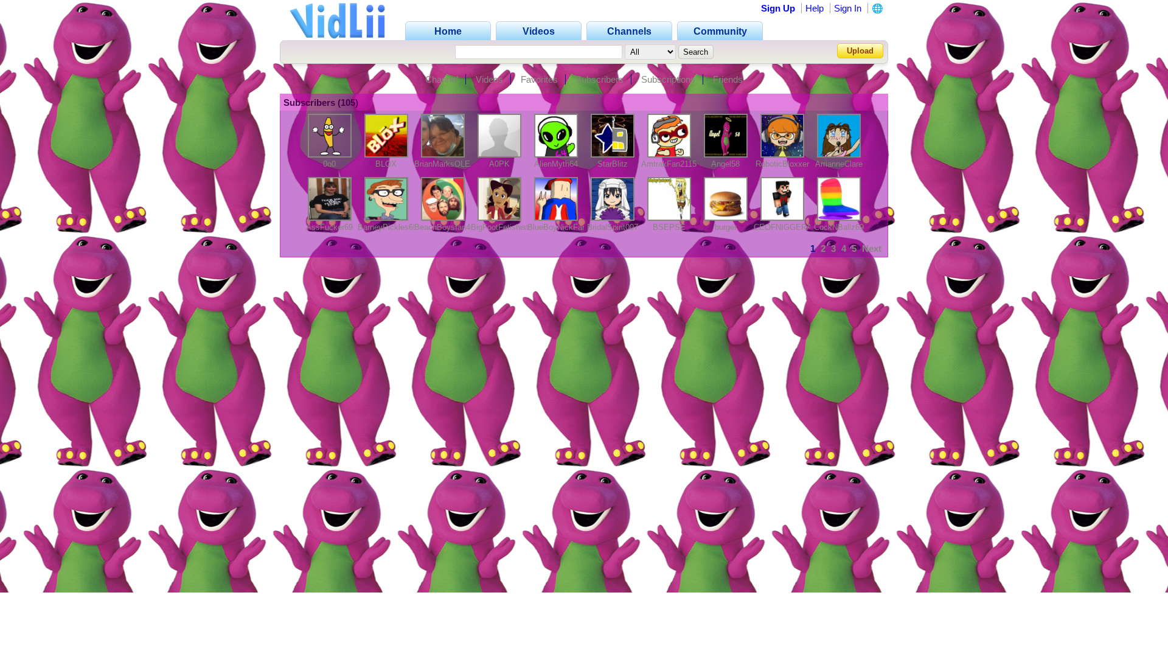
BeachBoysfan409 (446, 227)
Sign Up (778, 8)
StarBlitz (612, 164)
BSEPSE (669, 227)
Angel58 (725, 164)
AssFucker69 (329, 227)
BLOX (386, 164)
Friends (728, 79)
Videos (489, 79)
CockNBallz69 (839, 227)
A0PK (499, 164)
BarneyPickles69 (387, 227)
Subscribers (599, 79)
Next (871, 248)
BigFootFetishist (500, 227)
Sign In (847, 8)
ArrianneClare (839, 164)
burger (726, 227)
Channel (441, 79)
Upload (860, 50)
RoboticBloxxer (782, 164)
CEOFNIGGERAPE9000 (797, 227)
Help (814, 8)
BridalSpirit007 (612, 227)
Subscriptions (668, 79)
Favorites (539, 79)
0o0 (329, 164)
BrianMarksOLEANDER (456, 164)
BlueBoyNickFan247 (563, 227)
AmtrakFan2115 (669, 164)
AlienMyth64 (556, 164)
